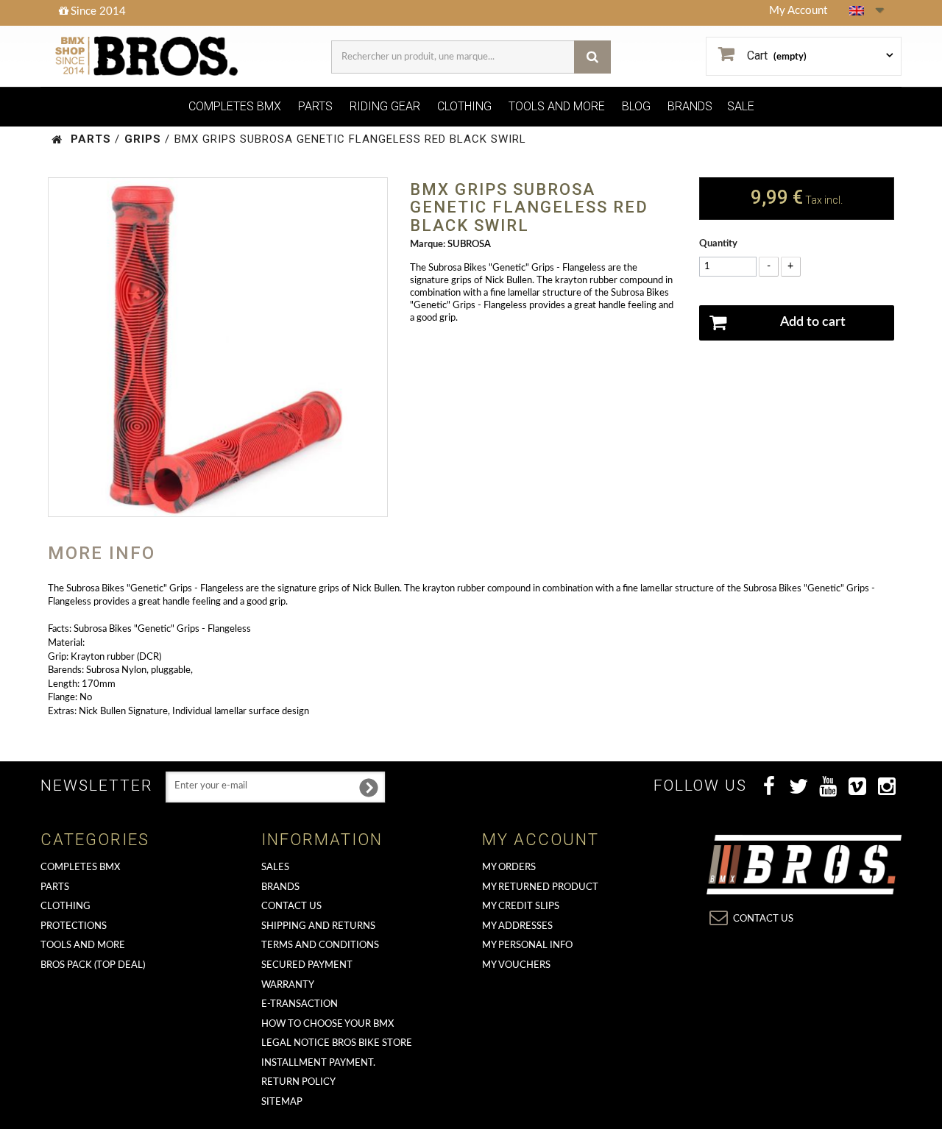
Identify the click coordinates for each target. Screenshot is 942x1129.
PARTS (315, 106)
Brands (280, 887)
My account (540, 839)
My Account (798, 10)
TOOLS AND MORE (557, 106)
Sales (275, 867)
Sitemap (281, 1102)
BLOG (636, 106)
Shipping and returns (318, 926)
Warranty (287, 985)
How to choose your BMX (327, 1024)
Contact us (291, 906)
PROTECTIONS (73, 926)
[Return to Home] (57, 139)
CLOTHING (464, 106)
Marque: (427, 244)
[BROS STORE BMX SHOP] (148, 56)
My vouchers (516, 965)
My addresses (517, 926)
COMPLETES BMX (234, 106)
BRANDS (689, 106)
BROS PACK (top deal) (92, 965)
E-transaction (299, 1004)
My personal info (527, 945)
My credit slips (520, 906)
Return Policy (298, 1082)
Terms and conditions (320, 945)
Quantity (718, 244)
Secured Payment (307, 965)
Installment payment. (318, 1063)
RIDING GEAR (385, 106)
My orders (509, 867)
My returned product (540, 887)
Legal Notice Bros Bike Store (336, 1043)
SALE (740, 106)
